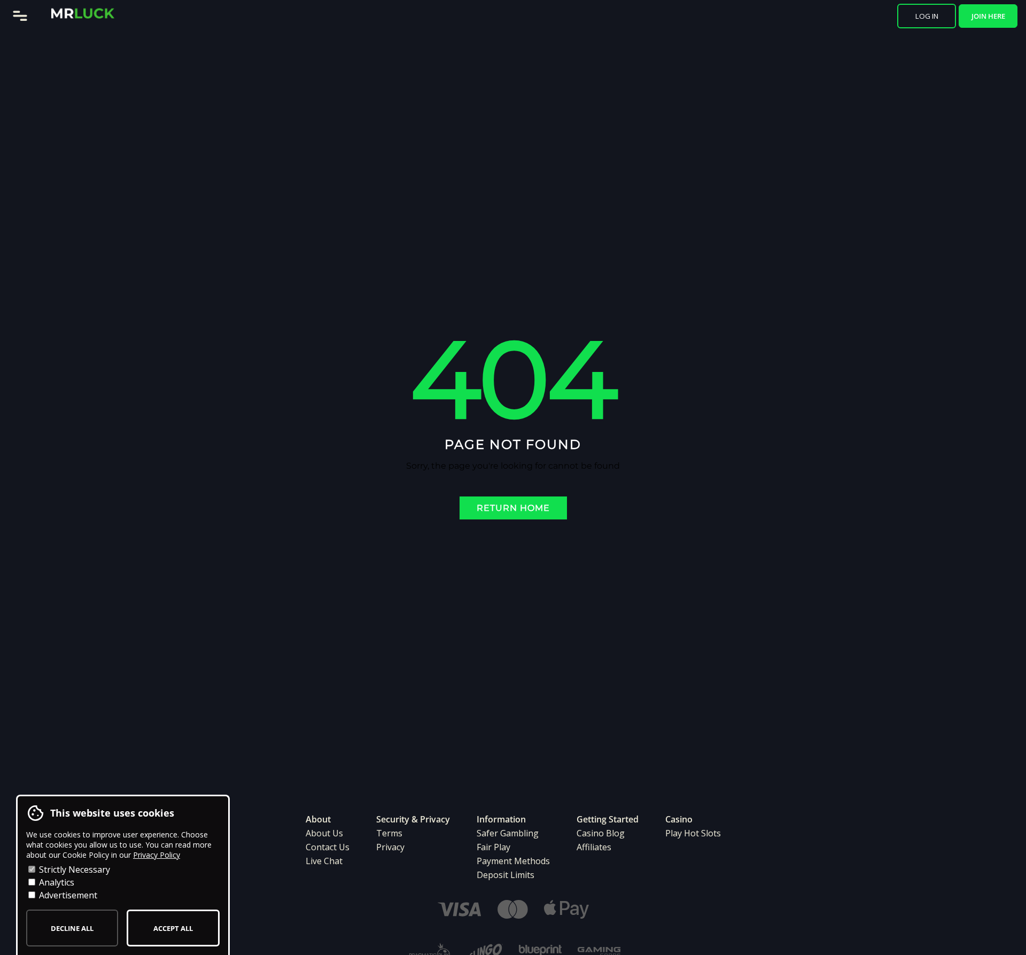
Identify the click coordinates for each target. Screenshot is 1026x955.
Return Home (513, 508)
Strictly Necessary (73, 869)
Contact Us (327, 847)
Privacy (390, 847)
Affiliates (594, 847)
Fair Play (493, 847)
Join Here (988, 16)
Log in (926, 16)
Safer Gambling (508, 833)
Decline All (72, 928)
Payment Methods (513, 861)
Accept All (173, 928)
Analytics (55, 882)
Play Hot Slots (693, 833)
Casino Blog (601, 833)
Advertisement (67, 895)
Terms (389, 833)
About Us (324, 833)
